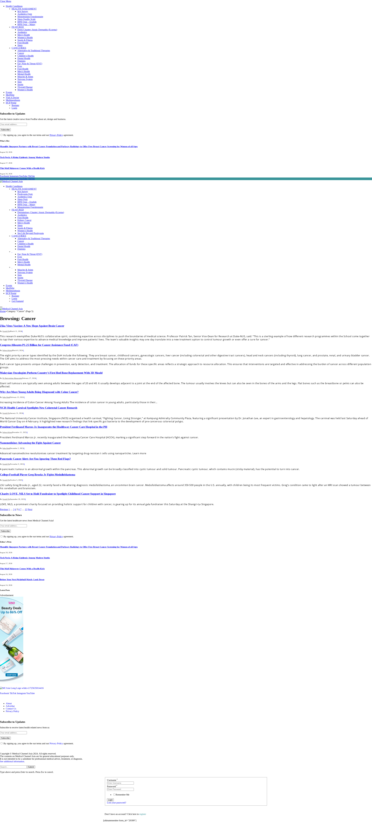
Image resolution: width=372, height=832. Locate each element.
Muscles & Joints (25, 76)
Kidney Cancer (24, 220)
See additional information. (12, 761)
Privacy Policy (56, 135)
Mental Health (24, 74)
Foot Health (22, 42)
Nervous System (25, 79)
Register (15, 105)
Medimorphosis (13, 100)
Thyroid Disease (25, 87)
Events (9, 92)
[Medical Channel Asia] (11, 181)
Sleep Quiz (22, 199)
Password (112, 786)
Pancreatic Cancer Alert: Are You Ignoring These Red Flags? (35, 458)
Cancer (20, 53)
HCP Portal (11, 103)
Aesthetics (22, 32)
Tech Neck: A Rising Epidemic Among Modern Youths (25, 157)
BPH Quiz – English (26, 22)
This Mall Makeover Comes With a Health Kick (22, 168)
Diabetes (21, 61)
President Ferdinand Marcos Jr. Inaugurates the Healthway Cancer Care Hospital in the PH (53, 426)
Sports (20, 84)
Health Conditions (14, 6)
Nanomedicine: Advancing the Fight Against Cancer (30, 442)
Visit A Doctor (12, 97)
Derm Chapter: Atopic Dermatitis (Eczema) (37, 29)
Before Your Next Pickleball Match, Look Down (22, 579)
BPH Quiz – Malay (26, 24)
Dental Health (23, 58)
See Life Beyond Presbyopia (30, 233)
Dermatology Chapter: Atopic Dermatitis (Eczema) (40, 212)
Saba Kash (6, 397)
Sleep (20, 45)
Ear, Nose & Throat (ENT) (29, 63)
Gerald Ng (6, 331)
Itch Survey (22, 11)
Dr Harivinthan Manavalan (12, 378)
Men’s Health (23, 35)
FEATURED (18, 27)
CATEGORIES (19, 48)
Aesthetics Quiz (24, 14)
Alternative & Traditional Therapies (33, 50)
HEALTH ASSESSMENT (24, 9)
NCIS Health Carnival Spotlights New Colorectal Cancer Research (38, 407)
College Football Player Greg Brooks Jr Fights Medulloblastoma (37, 474)
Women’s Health (25, 37)
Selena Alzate (7, 350)
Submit (31, 767)
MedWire (10, 95)
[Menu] (1, 306)
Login (14, 108)
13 (26, 509)
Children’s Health (25, 56)
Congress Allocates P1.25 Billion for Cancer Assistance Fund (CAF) (39, 344)
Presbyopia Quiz (25, 194)
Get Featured (18, 301)
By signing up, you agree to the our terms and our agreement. (38, 135)
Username (112, 780)
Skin (19, 82)
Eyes (19, 66)
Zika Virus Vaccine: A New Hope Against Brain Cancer (32, 325)
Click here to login (126, 828)
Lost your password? (116, 802)
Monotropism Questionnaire (30, 16)
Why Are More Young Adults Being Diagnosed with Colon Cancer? (39, 391)
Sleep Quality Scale (26, 19)
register (142, 814)
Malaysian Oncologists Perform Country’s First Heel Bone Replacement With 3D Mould (51, 372)
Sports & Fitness (25, 40)
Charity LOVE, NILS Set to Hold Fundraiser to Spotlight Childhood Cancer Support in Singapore (58, 493)
